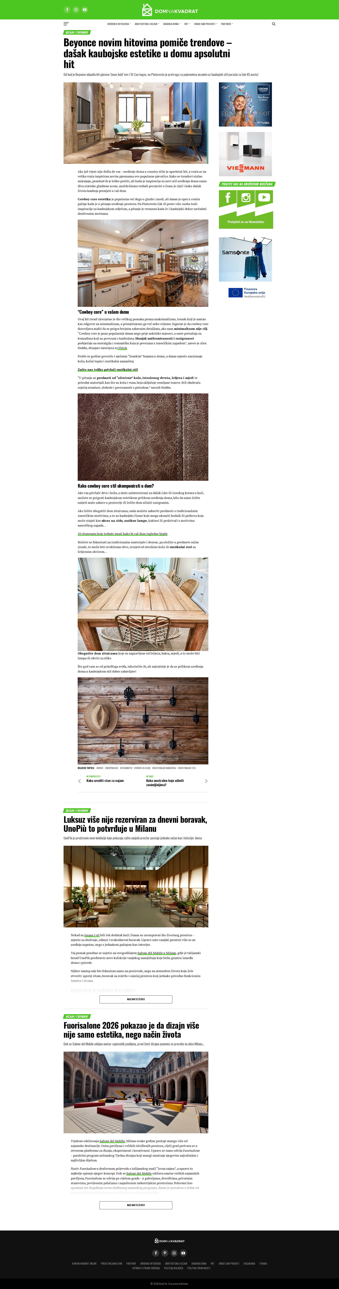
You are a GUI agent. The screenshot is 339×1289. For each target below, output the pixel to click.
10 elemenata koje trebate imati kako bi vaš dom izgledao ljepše (123, 534)
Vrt (186, 24)
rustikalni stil (187, 768)
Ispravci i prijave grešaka (146, 1268)
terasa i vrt (92, 935)
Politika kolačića (173, 1268)
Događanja (249, 1263)
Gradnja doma (171, 24)
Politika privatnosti (198, 1268)
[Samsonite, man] (245, 280)
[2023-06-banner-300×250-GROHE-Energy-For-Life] (245, 125)
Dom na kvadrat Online (84, 1263)
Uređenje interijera (118, 24)
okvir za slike (143, 768)
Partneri (226, 24)
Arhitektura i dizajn (146, 24)
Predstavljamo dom (111, 1263)
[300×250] (245, 175)
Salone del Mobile (112, 1141)
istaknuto (126, 768)
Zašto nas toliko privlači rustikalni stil (108, 369)
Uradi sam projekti (204, 24)
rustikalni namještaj (165, 768)
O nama (263, 1263)
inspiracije (112, 768)
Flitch (122, 348)
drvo (100, 768)
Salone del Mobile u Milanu (157, 953)
